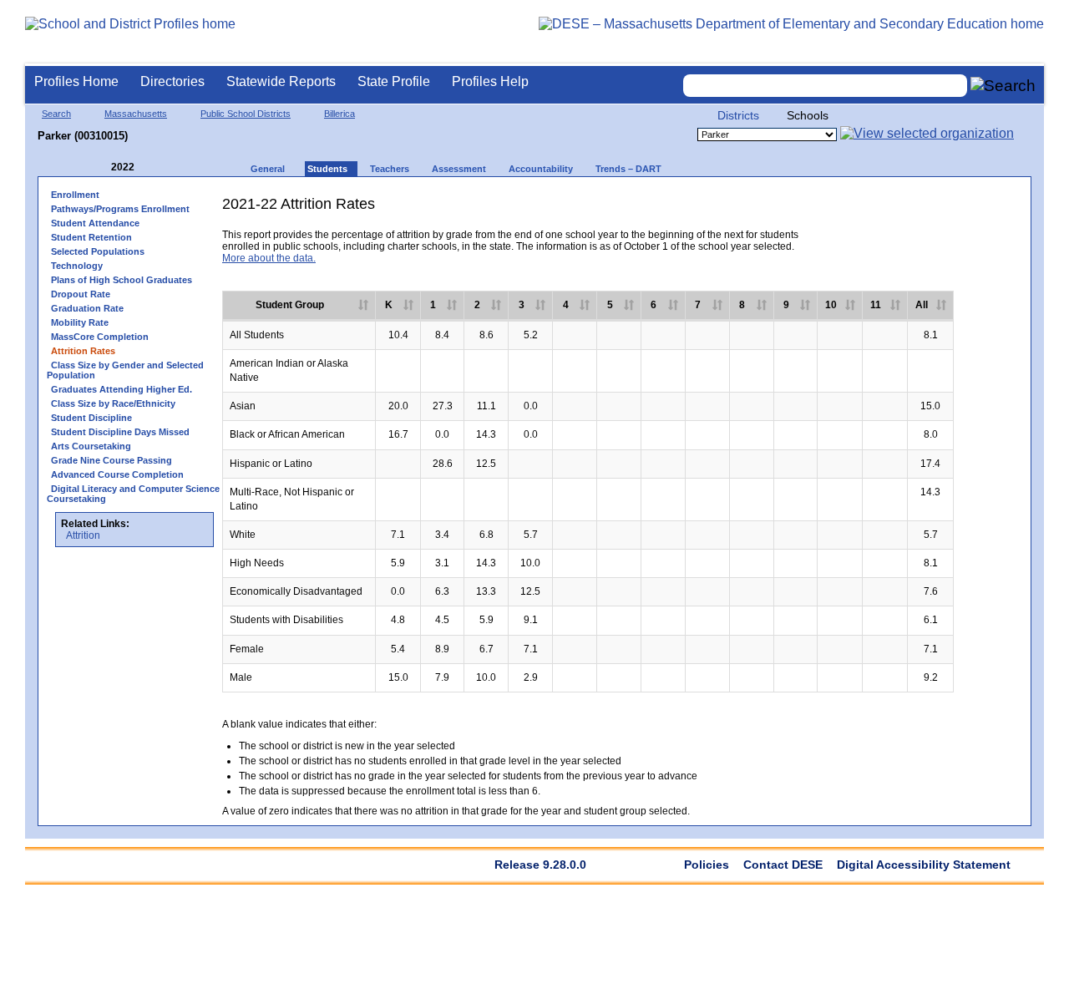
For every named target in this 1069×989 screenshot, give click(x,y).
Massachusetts (135, 114)
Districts (738, 115)
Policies (706, 864)
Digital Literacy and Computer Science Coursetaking (133, 494)
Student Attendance (95, 223)
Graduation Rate (87, 308)
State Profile (393, 81)
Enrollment (75, 195)
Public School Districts (245, 114)
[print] (892, 210)
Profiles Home (76, 81)
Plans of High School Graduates (121, 280)
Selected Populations (97, 251)
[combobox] (825, 85)
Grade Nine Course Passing (111, 460)
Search (56, 114)
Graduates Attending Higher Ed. (121, 389)
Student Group (290, 305)
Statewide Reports (281, 81)
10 (831, 305)
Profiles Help (490, 81)
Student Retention (91, 237)
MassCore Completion (100, 337)
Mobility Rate (80, 322)
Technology (77, 266)
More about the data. (269, 258)
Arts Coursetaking (91, 446)
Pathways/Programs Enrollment (120, 209)
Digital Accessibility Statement (924, 864)
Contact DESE (783, 864)
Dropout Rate (80, 294)
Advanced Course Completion (117, 474)
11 (875, 305)
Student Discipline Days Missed (120, 432)
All (921, 305)
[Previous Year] (99, 167)
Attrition (83, 535)
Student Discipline (91, 418)
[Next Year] (157, 167)
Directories (172, 81)
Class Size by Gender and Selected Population (125, 370)
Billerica (339, 114)
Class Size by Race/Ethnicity (113, 403)
